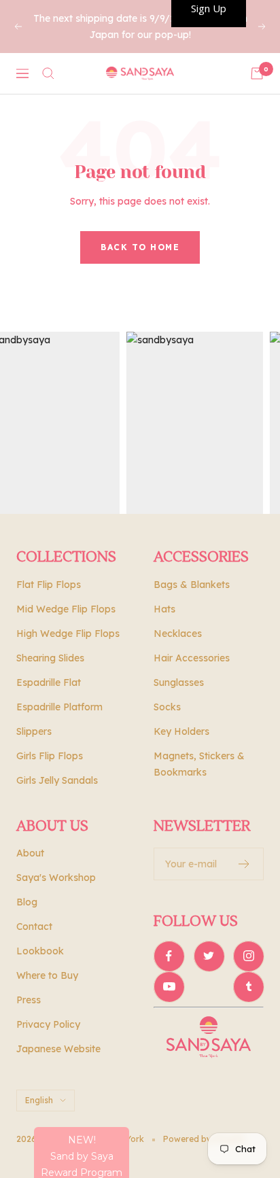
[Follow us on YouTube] (169, 986)
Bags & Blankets (192, 584)
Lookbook (40, 951)
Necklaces (178, 633)
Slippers (34, 731)
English (39, 1100)
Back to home (140, 247)
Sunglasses (179, 682)
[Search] (48, 73)
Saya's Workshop (56, 877)
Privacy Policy (48, 1024)
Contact (34, 926)
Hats (164, 609)
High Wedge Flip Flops (68, 633)
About (30, 853)
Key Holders (181, 731)
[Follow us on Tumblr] (248, 986)
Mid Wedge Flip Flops (66, 609)
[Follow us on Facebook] (169, 956)
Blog (26, 902)
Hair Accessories (192, 658)
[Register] (244, 864)
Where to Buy (47, 975)
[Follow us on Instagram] (248, 956)
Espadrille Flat (48, 682)
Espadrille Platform (59, 707)
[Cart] (257, 73)
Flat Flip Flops (48, 584)
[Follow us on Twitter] (209, 956)
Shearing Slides (50, 658)
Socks (167, 707)
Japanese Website (58, 1049)
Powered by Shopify (204, 1139)
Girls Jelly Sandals (57, 780)
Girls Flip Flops (49, 756)
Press (28, 1000)
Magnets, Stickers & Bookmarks (199, 764)
